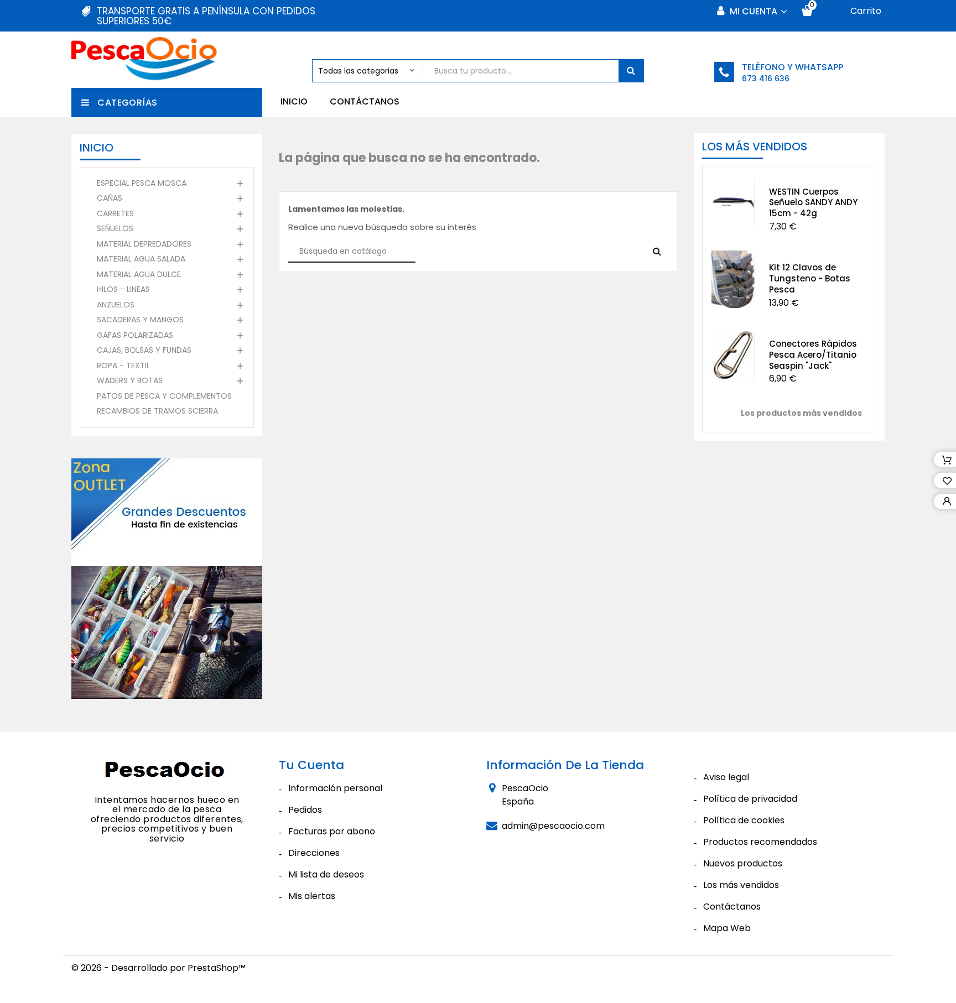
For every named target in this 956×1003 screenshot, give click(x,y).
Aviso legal (726, 777)
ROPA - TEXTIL (123, 365)
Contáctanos (364, 101)
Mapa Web (727, 928)
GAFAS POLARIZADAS (135, 335)
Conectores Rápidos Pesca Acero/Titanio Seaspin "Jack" (813, 355)
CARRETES (115, 213)
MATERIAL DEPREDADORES (144, 243)
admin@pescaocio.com (553, 825)
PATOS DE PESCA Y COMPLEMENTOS (164, 395)
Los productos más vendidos (801, 413)
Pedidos (305, 809)
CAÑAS (109, 197)
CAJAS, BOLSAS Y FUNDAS (144, 350)
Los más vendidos (741, 885)
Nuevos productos (742, 863)
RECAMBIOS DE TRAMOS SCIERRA (157, 410)
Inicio (294, 101)
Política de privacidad (750, 798)
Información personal (335, 788)
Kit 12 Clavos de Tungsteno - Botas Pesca (809, 278)
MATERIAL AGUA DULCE (139, 274)
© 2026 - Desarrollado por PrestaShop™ (158, 968)
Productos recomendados (760, 841)
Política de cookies (743, 820)
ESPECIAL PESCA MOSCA (141, 183)
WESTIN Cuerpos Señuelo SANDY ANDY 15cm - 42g (813, 203)
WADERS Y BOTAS (130, 380)
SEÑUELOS (115, 228)
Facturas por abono (331, 831)
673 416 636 (765, 78)
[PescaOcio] (167, 771)
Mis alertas (311, 896)
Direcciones (314, 853)
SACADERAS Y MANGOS (140, 319)
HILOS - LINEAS (123, 289)
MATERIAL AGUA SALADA (141, 258)
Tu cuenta (311, 765)
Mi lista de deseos (326, 874)
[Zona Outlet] (166, 578)
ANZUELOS (115, 304)
